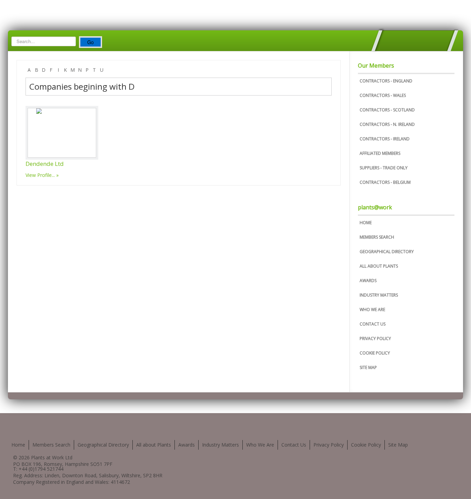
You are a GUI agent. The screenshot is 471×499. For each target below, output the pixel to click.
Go (90, 42)
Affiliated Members (380, 153)
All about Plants (379, 266)
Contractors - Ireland (385, 139)
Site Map (368, 367)
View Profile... (40, 175)
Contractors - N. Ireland (387, 124)
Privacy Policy (375, 338)
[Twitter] (387, 40)
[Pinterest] (428, 40)
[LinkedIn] (442, 40)
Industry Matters (379, 295)
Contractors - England (386, 81)
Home (366, 223)
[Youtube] (414, 40)
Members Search (377, 237)
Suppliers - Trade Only (384, 168)
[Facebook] (400, 40)
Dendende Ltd (45, 164)
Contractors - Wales (383, 95)
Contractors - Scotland (387, 110)
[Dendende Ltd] (62, 133)
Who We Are (372, 309)
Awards (368, 280)
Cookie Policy (375, 353)
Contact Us (372, 324)
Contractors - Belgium (385, 182)
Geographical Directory (387, 252)
